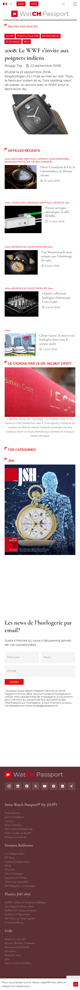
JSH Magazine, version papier (20, 885)
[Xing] (71, 786)
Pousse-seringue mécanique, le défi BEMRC (57, 212)
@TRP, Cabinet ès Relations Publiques (26, 902)
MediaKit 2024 (12, 955)
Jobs (7, 959)
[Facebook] (27, 786)
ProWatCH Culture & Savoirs (21, 910)
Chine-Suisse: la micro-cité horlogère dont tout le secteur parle (57, 339)
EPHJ (8, 865)
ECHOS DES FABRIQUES (25, 202)
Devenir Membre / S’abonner (20, 943)
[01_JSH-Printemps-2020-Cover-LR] (40, 510)
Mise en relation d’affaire (18, 963)
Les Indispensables (15, 853)
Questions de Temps (16, 877)
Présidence (10, 951)
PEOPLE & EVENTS (15, 161)
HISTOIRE (17, 158)
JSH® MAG (30, 158)
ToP (28, 161)
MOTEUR (59, 202)
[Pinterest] (53, 786)
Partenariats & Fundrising (18, 829)
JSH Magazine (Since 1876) (19, 906)
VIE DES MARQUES (41, 161)
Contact (9, 821)
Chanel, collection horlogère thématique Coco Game (56, 297)
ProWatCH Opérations (17, 914)
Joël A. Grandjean (14, 817)
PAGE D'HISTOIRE (59, 158)
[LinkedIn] (18, 786)
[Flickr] (62, 786)
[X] (36, 786)
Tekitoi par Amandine (17, 881)
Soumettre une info (15, 939)
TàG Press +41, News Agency (20, 918)
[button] (7, 4)
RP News (48, 246)
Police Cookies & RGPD (18, 833)
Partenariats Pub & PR (17, 947)
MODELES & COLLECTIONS (27, 246)
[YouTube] (45, 786)
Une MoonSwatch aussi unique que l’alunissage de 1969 (56, 256)
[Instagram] (9, 786)
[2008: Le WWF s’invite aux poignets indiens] (40, 86)
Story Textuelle (13, 824)
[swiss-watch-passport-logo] (40, 14)
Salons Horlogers (14, 873)
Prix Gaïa (10, 869)
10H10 (7, 158)
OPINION (42, 158)
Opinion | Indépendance (17, 861)
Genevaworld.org (14, 922)
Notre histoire (12, 813)
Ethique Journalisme (16, 837)
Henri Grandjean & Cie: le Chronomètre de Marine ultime (57, 171)
